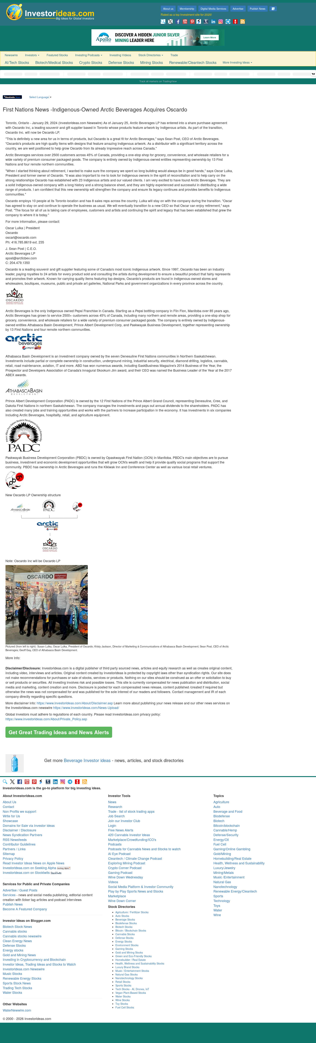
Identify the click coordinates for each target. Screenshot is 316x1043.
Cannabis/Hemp (225, 830)
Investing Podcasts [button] (87, 55)
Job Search (116, 815)
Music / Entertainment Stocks (132, 971)
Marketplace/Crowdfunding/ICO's (132, 839)
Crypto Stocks (90, 62)
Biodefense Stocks (126, 923)
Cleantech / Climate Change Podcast (135, 858)
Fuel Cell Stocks (124, 1007)
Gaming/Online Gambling (231, 848)
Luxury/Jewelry (224, 867)
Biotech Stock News (17, 926)
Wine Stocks (122, 1000)
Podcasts (115, 844)
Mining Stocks (151, 62)
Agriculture (221, 801)
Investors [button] (31, 55)
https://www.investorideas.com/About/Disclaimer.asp (75, 703)
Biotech (218, 820)
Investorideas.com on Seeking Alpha (29, 867)
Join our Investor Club (124, 820)
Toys (216, 905)
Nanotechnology (225, 886)
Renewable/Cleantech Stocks (193, 62)
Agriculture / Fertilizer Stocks (131, 912)
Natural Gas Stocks (126, 974)
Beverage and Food (227, 811)
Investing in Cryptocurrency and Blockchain (34, 959)
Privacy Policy (13, 858)
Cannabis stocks (15, 931)
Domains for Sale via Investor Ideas (29, 825)
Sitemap (9, 853)
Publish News (257, 8)
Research (115, 806)
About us (168, 8)
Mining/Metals (223, 872)
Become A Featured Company (25, 908)
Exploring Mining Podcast (126, 863)
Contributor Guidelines (19, 844)
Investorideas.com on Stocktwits (26, 872)
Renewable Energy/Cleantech (235, 891)
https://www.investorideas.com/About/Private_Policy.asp (46, 718)
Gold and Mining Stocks (129, 952)
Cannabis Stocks (125, 934)
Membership (187, 8)
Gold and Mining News (19, 954)
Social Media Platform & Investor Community (140, 886)
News (112, 801)
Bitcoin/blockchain (226, 825)
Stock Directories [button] (149, 55)
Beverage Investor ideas (87, 760)
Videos (113, 881)
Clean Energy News (17, 940)
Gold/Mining (222, 853)
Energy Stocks (123, 941)
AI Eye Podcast (119, 853)
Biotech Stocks (123, 927)
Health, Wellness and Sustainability (239, 863)
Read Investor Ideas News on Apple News (33, 863)
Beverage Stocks (125, 919)
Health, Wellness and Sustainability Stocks (139, 963)
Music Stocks (12, 973)
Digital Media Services (213, 8)
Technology (221, 900)
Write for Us (11, 815)
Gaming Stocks (124, 949)
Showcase (10, 820)
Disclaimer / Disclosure (19, 830)
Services (9, 894)
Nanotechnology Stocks (129, 978)
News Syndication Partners (22, 834)
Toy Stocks (121, 1003)
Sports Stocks (123, 985)
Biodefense (221, 815)
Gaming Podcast (120, 872)
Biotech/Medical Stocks (54, 62)
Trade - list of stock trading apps (131, 811)
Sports (218, 895)
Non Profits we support (19, 811)
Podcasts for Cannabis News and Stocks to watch (144, 848)
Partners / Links (14, 848)
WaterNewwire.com (17, 1010)
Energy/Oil (221, 839)
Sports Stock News (17, 983)
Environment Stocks (126, 945)
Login (112, 825)
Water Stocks (12, 992)
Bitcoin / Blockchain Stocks (130, 930)
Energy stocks (13, 950)
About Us (9, 801)
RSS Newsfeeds (15, 839)
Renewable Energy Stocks (22, 978)
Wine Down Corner (122, 900)
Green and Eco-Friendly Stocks (133, 956)
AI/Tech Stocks (17, 62)
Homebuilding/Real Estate (232, 858)
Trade (174, 55)
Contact (8, 806)
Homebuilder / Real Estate (130, 960)
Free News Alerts (120, 830)
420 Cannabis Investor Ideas (129, 834)
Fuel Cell (219, 844)
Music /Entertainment (228, 877)
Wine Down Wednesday (125, 877)
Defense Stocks (121, 62)
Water (217, 910)
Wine (217, 914)
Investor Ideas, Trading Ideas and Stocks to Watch (39, 964)
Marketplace (117, 895)
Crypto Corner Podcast (125, 867)
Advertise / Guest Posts (20, 890)
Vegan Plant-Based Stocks (130, 992)
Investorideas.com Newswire (24, 968)
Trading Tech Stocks (17, 987)
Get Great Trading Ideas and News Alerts (59, 732)
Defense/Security (225, 834)
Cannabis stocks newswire (22, 936)
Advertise (238, 8)
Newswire (11, 55)
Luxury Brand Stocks (127, 967)
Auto (216, 806)
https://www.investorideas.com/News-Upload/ (86, 707)
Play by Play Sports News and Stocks (135, 891)
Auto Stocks (122, 916)
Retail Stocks (122, 982)
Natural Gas (222, 881)
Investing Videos (120, 55)
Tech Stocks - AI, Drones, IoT (132, 989)
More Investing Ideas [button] (236, 62)
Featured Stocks (57, 55)
